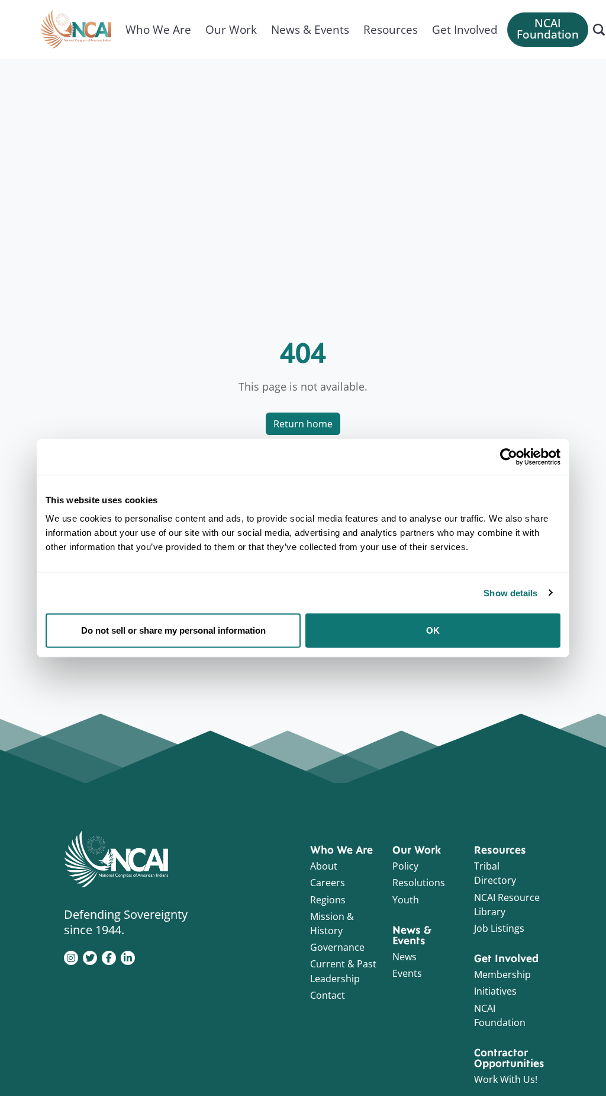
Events (407, 973)
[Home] (75, 29)
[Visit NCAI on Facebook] (109, 956)
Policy (405, 866)
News (404, 956)
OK (433, 630)
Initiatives (495, 991)
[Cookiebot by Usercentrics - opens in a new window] (508, 456)
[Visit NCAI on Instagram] (71, 956)
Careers (327, 882)
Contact (327, 995)
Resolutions (418, 882)
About (323, 866)
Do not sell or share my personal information (173, 630)
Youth (405, 899)
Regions (328, 899)
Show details (510, 592)
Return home (303, 423)
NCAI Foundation (548, 29)
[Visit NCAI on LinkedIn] (128, 956)
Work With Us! (505, 1079)
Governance (337, 947)
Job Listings (499, 928)
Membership (502, 974)
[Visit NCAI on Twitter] (90, 956)
